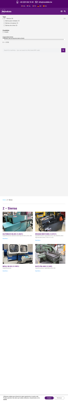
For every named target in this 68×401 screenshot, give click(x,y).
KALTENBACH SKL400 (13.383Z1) (13, 234)
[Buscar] (63, 50)
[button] (61, 11)
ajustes (5, 399)
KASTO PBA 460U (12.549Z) (43, 266)
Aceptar (49, 398)
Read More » (5, 238)
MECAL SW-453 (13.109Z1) (11, 266)
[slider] (3, 39)
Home (4, 200)
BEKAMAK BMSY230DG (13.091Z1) (45, 234)
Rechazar (59, 398)
